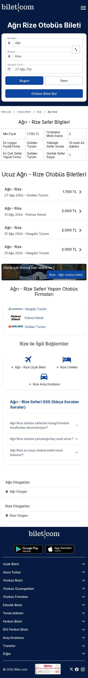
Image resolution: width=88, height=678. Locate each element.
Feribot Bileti (12, 621)
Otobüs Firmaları (15, 597)
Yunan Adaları (13, 613)
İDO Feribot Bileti (15, 629)
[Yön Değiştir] (76, 49)
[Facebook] (77, 669)
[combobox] (48, 42)
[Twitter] (71, 669)
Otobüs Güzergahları (18, 588)
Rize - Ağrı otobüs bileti (66, 275)
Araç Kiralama (13, 638)
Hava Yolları (12, 572)
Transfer (9, 646)
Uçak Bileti (11, 564)
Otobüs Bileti (13, 580)
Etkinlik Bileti (12, 605)
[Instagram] (83, 669)
